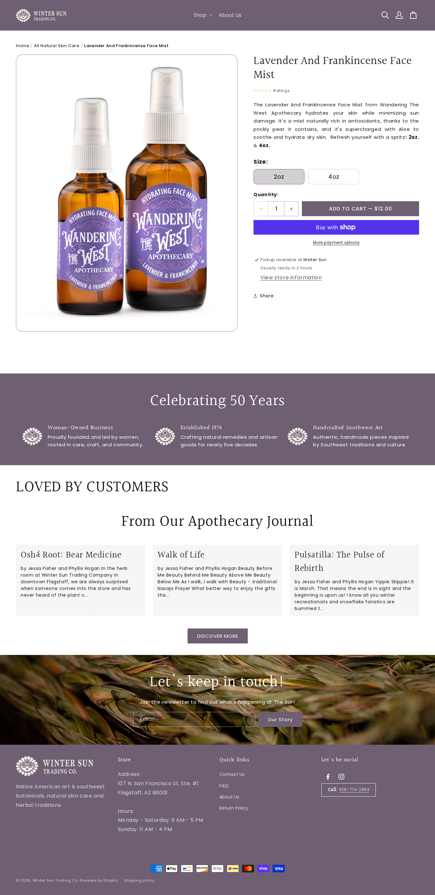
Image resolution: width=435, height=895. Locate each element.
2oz (279, 177)
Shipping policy (139, 880)
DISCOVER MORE (217, 635)
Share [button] (267, 296)
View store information (291, 277)
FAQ (223, 786)
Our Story (280, 719)
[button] (202, 15)
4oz (333, 177)
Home (22, 46)
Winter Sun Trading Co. (55, 880)
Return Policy (233, 808)
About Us (229, 797)
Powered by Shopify (99, 880)
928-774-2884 (354, 789)
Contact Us (232, 774)
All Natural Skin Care (57, 46)
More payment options (336, 242)
